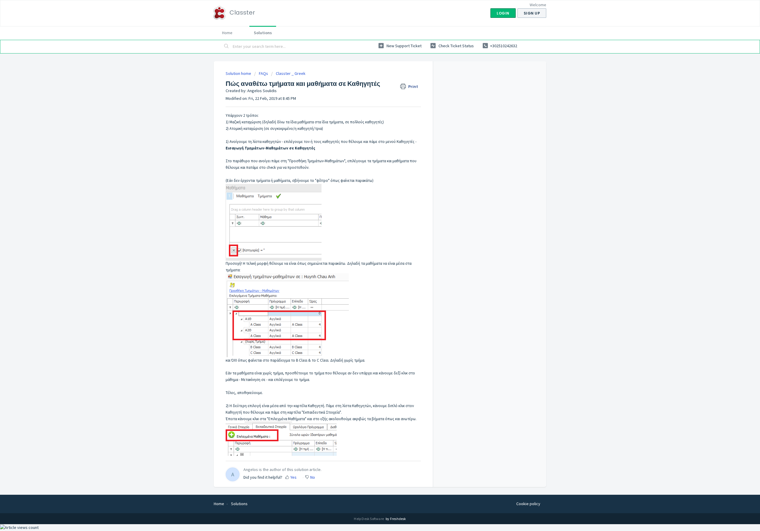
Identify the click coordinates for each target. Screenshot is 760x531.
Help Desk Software (369, 518)
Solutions (263, 32)
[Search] (226, 47)
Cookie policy (528, 503)
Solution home (239, 73)
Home (227, 32)
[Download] (369, 191)
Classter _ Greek (290, 73)
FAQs (263, 73)
